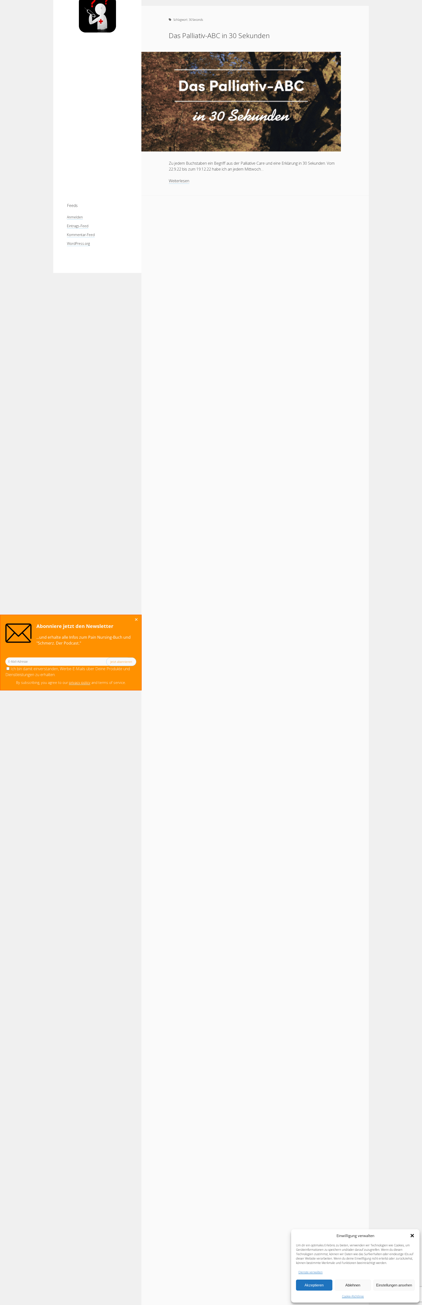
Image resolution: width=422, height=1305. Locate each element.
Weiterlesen (179, 181)
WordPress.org (78, 243)
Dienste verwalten (310, 1272)
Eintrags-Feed (77, 226)
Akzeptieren (314, 1285)
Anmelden (75, 217)
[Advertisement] (97, 117)
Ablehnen (352, 1285)
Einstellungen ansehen (394, 1285)
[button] (412, 1235)
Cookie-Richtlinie (353, 1296)
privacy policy (79, 682)
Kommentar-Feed (81, 234)
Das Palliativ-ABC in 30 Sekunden (219, 35)
